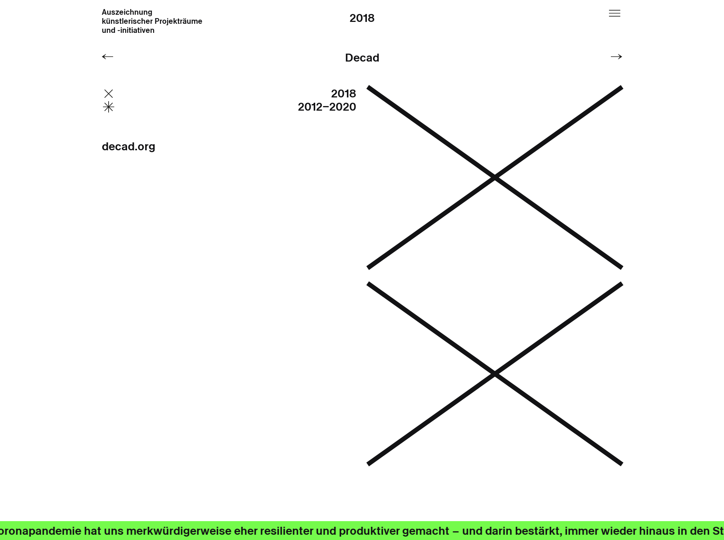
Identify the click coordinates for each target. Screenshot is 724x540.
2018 (362, 18)
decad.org (128, 146)
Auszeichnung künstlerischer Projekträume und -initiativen (152, 21)
